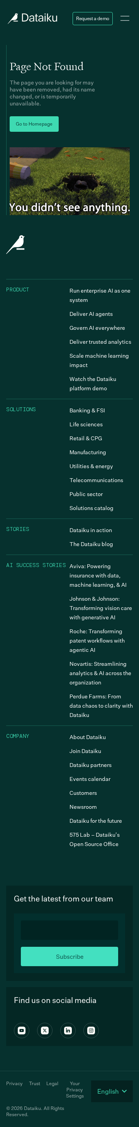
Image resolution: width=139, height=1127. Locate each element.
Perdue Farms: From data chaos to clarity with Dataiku (101, 705)
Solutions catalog (92, 508)
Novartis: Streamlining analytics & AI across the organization (100, 673)
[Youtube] (21, 1030)
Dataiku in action (91, 530)
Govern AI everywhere (97, 327)
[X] (45, 1030)
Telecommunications (96, 480)
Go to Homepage (34, 124)
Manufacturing (88, 452)
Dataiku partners (91, 765)
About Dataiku (88, 737)
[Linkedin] (68, 1030)
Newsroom (83, 806)
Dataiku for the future (96, 820)
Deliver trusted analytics (100, 341)
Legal (52, 1083)
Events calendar (90, 778)
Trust (34, 1083)
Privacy (14, 1083)
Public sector (86, 494)
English (108, 1091)
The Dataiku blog (91, 544)
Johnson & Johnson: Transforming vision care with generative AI (101, 607)
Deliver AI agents (91, 313)
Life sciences (86, 424)
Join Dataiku (85, 751)
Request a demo (92, 18)
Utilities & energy (91, 466)
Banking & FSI (87, 410)
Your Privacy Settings (75, 1089)
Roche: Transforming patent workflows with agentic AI (97, 640)
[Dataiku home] (31, 19)
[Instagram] (91, 1030)
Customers (83, 792)
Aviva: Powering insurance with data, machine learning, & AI (98, 575)
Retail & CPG (86, 438)
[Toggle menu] (125, 19)
